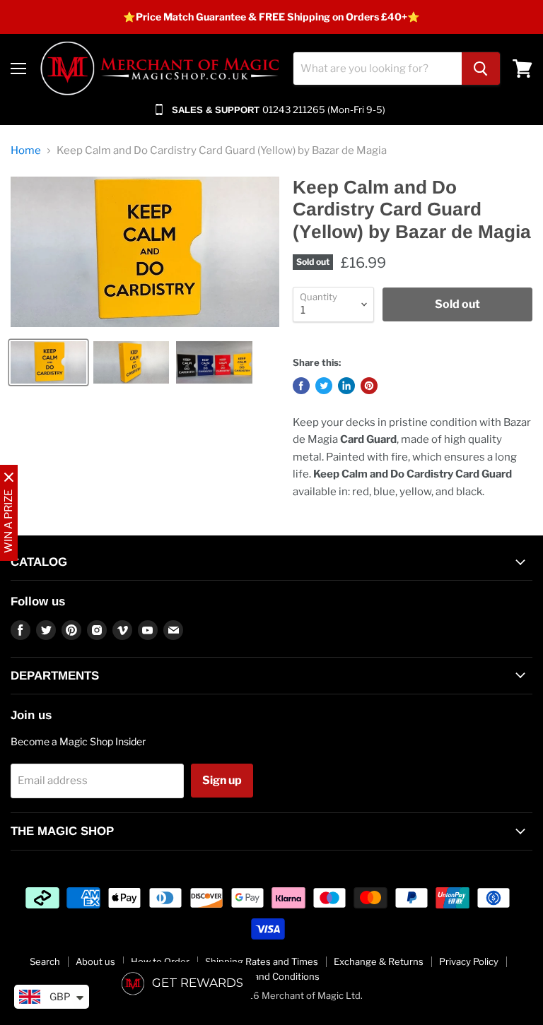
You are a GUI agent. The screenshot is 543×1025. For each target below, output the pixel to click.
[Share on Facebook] (301, 385)
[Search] (481, 68)
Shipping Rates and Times (261, 961)
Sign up (222, 780)
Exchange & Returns (379, 961)
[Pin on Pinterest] (369, 385)
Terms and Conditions (272, 976)
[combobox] (377, 68)
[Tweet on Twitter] (323, 385)
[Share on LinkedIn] (346, 385)
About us (95, 961)
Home (26, 151)
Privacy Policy (468, 961)
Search (45, 961)
